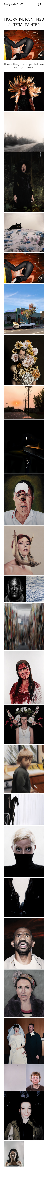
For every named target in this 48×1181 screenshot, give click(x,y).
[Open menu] (33, 4)
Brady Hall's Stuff (13, 4)
